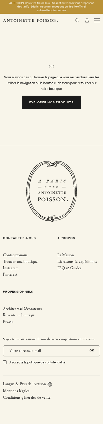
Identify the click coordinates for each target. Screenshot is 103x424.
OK (92, 350)
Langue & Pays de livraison (24, 384)
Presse (8, 322)
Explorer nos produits (51, 102)
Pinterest (10, 275)
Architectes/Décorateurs (22, 309)
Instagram (10, 268)
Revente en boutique (19, 315)
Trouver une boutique (20, 262)
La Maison (66, 255)
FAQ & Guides (70, 268)
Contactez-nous (15, 255)
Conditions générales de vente (26, 398)
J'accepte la (37, 362)
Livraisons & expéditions (77, 262)
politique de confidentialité (46, 362)
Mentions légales (16, 391)
